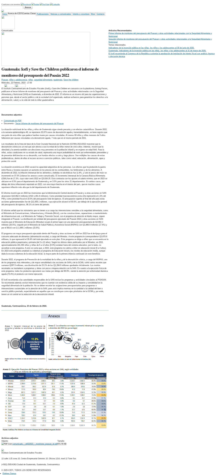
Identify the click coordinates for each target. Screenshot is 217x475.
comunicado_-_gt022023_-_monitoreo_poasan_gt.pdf (34, 444)
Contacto (100, 14)
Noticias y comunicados (60, 14)
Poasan (4, 80)
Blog (93, 14)
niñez (30, 80)
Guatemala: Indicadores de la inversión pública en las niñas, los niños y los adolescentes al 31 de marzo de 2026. (157, 51)
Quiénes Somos (9, 473)
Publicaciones (43, 14)
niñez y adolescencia (18, 80)
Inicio (4, 14)
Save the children (70, 80)
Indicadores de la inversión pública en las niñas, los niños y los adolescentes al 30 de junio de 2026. (151, 48)
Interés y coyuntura (81, 14)
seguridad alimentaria (43, 80)
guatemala (57, 80)
